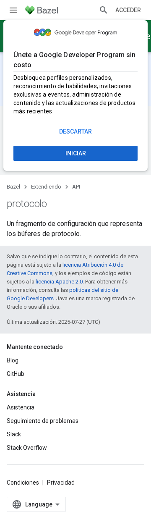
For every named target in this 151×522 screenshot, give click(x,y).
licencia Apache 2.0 (59, 281)
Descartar (75, 131)
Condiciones (23, 482)
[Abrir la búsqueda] (104, 10)
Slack (14, 434)
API (76, 187)
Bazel (13, 187)
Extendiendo (46, 187)
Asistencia (20, 407)
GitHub (15, 373)
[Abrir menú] (13, 10)
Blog (12, 360)
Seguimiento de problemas (42, 420)
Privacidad (61, 482)
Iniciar (75, 153)
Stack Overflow (27, 447)
